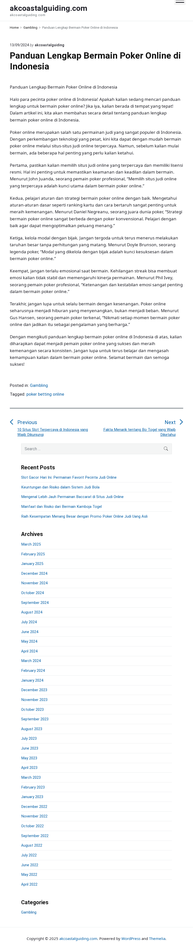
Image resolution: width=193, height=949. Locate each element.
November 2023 (34, 699)
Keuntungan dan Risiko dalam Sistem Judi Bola (60, 487)
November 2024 (34, 583)
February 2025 (33, 554)
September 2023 (35, 719)
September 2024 (35, 602)
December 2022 (34, 806)
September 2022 (35, 836)
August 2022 (31, 845)
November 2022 (34, 816)
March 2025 (31, 544)
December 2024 (34, 573)
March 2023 (31, 777)
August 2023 (31, 729)
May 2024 (29, 641)
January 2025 (32, 563)
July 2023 (29, 738)
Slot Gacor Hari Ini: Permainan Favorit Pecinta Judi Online (69, 477)
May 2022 (29, 874)
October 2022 (32, 826)
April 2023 (29, 767)
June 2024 (29, 632)
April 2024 (29, 651)
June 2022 (29, 865)
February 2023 (33, 787)
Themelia (157, 938)
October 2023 (32, 709)
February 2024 (33, 670)
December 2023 (34, 690)
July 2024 (29, 622)
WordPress (130, 938)
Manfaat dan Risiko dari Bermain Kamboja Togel (61, 506)
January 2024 (32, 680)
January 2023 (32, 797)
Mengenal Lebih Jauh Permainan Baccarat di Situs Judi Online (72, 496)
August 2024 (31, 612)
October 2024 (32, 593)
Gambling (39, 385)
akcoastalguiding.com (78, 938)
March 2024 (31, 660)
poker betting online (45, 394)
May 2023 (29, 758)
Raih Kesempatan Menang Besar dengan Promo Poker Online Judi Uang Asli (84, 516)
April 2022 (29, 884)
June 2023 (29, 748)
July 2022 (29, 855)
